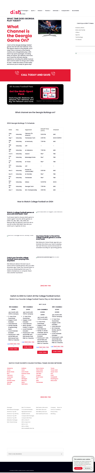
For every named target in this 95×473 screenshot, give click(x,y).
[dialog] (83, 464)
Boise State (10, 372)
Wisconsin (54, 380)
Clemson (10, 375)
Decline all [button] (88, 468)
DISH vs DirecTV (25, 420)
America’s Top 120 (11, 411)
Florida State (11, 380)
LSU (23, 375)
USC (52, 373)
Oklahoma (39, 372)
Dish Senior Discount (41, 409)
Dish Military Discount (41, 411)
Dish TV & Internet (26, 407)
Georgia (9, 382)
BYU (8, 373)
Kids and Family (80, 30)
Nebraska (25, 384)
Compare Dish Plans (27, 418)
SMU (37, 380)
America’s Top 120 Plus (12, 413)
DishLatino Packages (12, 420)
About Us (59, 407)
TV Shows (78, 39)
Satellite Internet (26, 413)
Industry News (79, 27)
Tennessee (39, 382)
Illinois (9, 384)
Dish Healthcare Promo (42, 413)
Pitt (37, 379)
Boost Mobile (75, 10)
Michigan (24, 379)
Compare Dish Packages (28, 415)
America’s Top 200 (11, 415)
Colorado (10, 377)
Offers (77, 32)
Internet (40, 10)
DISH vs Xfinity (25, 426)
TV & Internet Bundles (27, 409)
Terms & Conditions (56, 409)
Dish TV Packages (23, 10)
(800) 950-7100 (45, 286)
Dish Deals (55, 10)
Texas (52, 368)
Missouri (24, 380)
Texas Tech (54, 372)
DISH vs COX (25, 424)
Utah (52, 375)
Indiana (24, 368)
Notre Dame (40, 368)
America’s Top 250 (11, 418)
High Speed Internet (27, 411)
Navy (23, 382)
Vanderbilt (54, 377)
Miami (23, 377)
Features (47, 10)
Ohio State (39, 370)
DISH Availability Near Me (28, 428)
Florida (9, 379)
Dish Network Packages (13, 409)
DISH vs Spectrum (26, 422)
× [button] (92, 458)
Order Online (6, 3)
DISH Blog (53, 413)
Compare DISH (65, 10)
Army (8, 370)
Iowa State (25, 372)
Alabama (10, 368)
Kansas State (26, 373)
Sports (33, 10)
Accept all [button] (78, 468)
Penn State (39, 377)
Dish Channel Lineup (12, 422)
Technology (79, 37)
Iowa (23, 370)
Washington (54, 379)
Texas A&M (54, 370)
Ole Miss (38, 373)
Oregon (38, 375)
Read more (84, 465)
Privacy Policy (54, 411)
